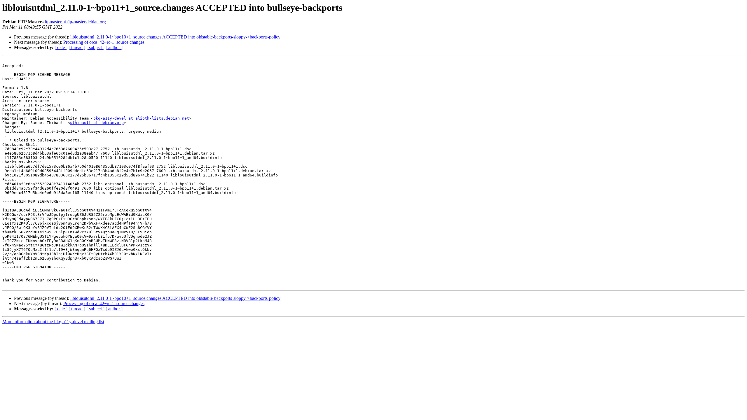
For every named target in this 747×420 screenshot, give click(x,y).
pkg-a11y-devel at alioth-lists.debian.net (141, 118)
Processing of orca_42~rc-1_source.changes (103, 42)
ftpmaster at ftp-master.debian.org (75, 21)
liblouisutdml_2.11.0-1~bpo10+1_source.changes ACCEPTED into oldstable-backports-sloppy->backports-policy (175, 36)
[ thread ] (77, 47)
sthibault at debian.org (97, 122)
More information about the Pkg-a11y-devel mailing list (53, 321)
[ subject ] (95, 47)
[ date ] (61, 47)
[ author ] (114, 47)
